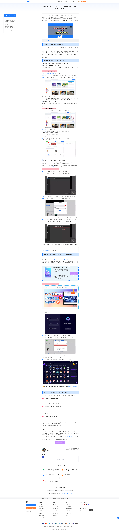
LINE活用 (54, 504)
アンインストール (69, 515)
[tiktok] (86, 504)
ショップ (83, 1)
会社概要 (40, 504)
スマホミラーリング (69, 490)
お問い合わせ (41, 508)
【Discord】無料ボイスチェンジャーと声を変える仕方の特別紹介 (10, 21)
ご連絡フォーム (68, 511)
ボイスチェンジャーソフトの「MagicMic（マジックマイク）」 (58, 259)
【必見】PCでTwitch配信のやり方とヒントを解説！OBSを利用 (10, 18)
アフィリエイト (42, 517)
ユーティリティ (66, 1)
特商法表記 (41, 506)
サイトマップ (68, 513)
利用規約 (40, 510)
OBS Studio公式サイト (52, 166)
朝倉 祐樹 (49, 449)
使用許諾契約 (41, 515)
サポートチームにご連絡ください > (66, 493)
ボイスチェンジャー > (49, 498)
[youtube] (84, 504)
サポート (73, 1)
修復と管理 (59, 1)
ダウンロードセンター (30, 505)
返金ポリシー (41, 513)
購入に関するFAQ (69, 508)
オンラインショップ (30, 508)
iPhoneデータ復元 (56, 508)
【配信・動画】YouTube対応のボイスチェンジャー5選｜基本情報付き (10, 27)
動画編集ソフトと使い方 (59, 490)
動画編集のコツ (50, 490)
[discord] (88, 504)
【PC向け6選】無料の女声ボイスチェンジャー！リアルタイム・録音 (9, 30)
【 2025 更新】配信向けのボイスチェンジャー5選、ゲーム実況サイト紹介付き (10, 24)
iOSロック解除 (55, 511)
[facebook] (80, 504)
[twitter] (82, 504)
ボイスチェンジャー (70, 436)
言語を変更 (29, 511)
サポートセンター (69, 504)
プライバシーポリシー (43, 511)
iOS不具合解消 (55, 510)
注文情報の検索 (68, 506)
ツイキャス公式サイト (50, 73)
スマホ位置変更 (55, 506)
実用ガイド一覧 (68, 510)
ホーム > (44, 498)
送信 (91, 510)
